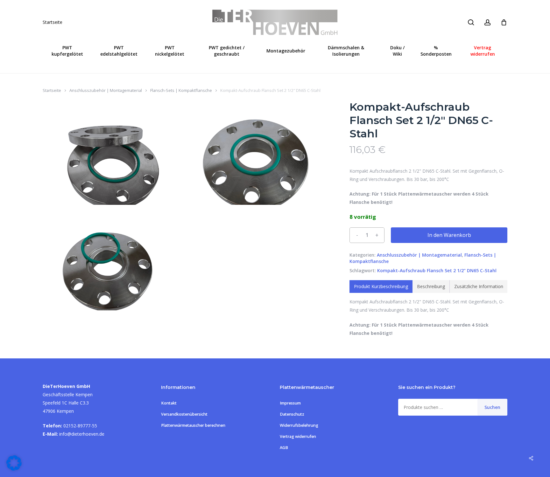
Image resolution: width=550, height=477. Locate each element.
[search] (471, 22)
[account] (487, 22)
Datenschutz (292, 414)
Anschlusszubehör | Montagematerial (105, 90)
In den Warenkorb (449, 235)
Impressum (290, 403)
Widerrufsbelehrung (299, 425)
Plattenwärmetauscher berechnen (193, 425)
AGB (284, 447)
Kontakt (169, 403)
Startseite (52, 22)
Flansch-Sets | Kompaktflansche (181, 90)
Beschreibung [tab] (431, 286)
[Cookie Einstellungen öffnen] (14, 469)
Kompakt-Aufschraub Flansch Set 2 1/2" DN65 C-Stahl (437, 270)
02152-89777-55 (80, 426)
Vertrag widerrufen (298, 436)
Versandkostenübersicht (184, 414)
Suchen (492, 407)
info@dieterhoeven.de (81, 434)
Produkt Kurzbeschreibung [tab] (381, 286)
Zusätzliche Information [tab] (478, 286)
